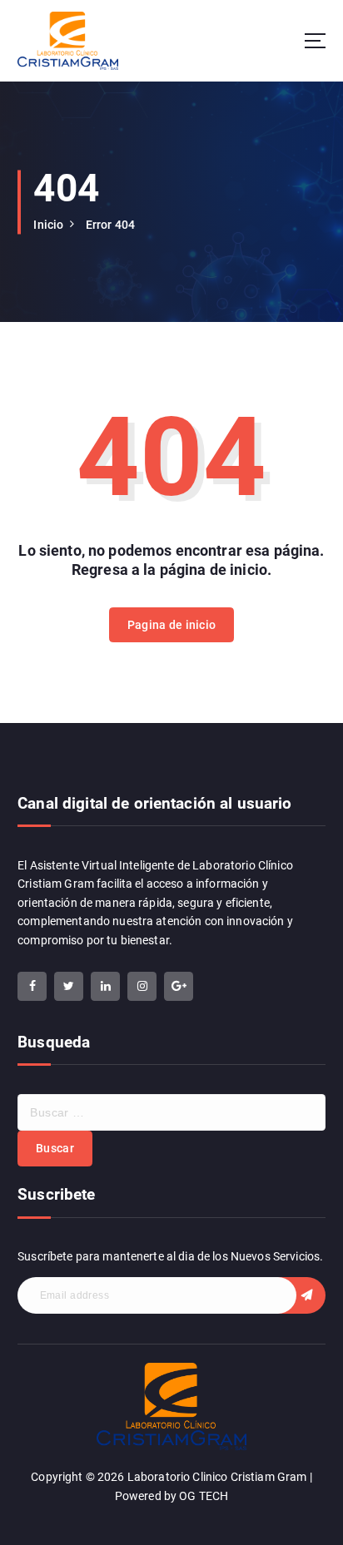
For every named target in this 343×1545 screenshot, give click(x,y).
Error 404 (110, 224)
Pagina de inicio (171, 624)
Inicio (48, 224)
